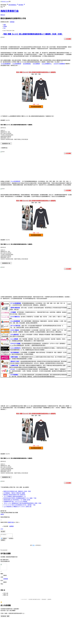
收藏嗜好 (11, 526)
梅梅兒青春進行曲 (10, 11)
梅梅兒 (2, 514)
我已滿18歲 (3, 616)
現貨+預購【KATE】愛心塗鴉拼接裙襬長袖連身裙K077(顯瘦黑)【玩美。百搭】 (33, 34)
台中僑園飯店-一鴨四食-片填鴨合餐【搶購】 (14, 493)
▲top (2, 528)
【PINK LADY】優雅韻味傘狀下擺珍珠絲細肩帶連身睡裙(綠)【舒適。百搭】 (22, 503)
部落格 (5, 26)
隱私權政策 (44, 599)
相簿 (4, 24)
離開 (8, 616)
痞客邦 (9, 522)
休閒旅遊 (12, 21)
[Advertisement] (36, 167)
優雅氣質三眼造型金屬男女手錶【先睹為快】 (14, 494)
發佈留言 (3, 540)
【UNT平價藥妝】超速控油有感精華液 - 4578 (14, 496)
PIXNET (25, 599)
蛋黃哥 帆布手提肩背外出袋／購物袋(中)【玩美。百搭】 (17, 491)
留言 (13, 522)
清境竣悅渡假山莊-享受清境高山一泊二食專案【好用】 (17, 499)
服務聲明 (49, 599)
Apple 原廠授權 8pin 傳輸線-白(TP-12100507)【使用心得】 (17, 506)
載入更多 (3, 531)
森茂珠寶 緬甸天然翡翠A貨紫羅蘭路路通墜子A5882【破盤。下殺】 (20, 498)
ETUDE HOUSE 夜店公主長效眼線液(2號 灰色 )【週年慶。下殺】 (19, 505)
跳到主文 (3, 14)
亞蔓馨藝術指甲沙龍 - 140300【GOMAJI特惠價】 (15, 501)
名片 (4, 28)
